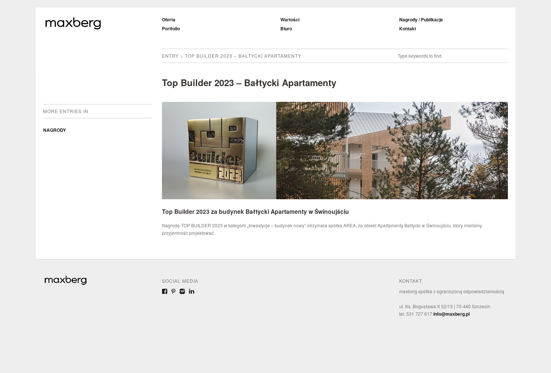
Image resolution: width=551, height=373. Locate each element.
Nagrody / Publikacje (421, 19)
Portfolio (171, 28)
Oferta (168, 19)
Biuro (286, 28)
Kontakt (407, 28)
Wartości (289, 19)
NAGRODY (54, 130)
